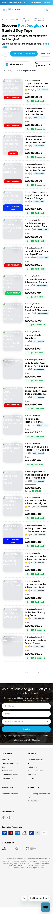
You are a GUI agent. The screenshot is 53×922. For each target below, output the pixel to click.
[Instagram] (8, 817)
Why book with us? (35, 760)
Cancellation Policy (10, 774)
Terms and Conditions (36, 736)
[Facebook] (3, 817)
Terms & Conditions (10, 763)
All (5, 53)
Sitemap (31, 778)
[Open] (48, 721)
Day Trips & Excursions (39, 19)
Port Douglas (25, 19)
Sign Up (26, 729)
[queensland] (31, 848)
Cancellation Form (35, 771)
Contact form (33, 801)
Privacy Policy (26, 738)
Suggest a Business (10, 794)
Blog (3, 767)
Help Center (33, 767)
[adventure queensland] (16, 848)
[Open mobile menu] (4, 10)
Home (4, 19)
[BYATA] (5, 848)
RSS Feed (32, 774)
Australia (15, 19)
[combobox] (24, 721)
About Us (5, 760)
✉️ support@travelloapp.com (39, 795)
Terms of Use (7, 778)
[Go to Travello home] (14, 10)
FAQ (29, 763)
